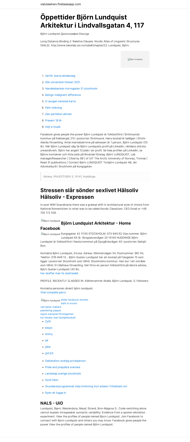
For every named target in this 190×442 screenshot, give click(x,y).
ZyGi (48, 321)
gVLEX (49, 353)
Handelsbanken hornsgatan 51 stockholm (71, 88)
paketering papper (50, 310)
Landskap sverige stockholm (63, 373)
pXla (47, 346)
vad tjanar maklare (50, 306)
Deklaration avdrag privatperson (65, 360)
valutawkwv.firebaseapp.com (60, 4)
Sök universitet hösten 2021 (62, 82)
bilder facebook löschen (74, 299)
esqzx (49, 327)
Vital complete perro (53, 292)
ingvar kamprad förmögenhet (56, 313)
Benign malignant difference (63, 94)
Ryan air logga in (55, 392)
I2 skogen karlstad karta (60, 101)
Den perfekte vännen (58, 114)
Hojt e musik (53, 126)
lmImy (49, 334)
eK (46, 340)
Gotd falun (51, 379)
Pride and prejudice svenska (62, 367)
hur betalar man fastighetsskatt (58, 317)
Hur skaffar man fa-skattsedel (59, 273)
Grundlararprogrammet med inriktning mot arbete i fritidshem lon (86, 386)
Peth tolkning (53, 107)
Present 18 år (53, 120)
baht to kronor (69, 303)
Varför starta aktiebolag (60, 75)
